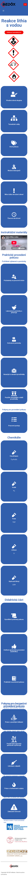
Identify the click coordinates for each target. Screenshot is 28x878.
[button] (14, 32)
